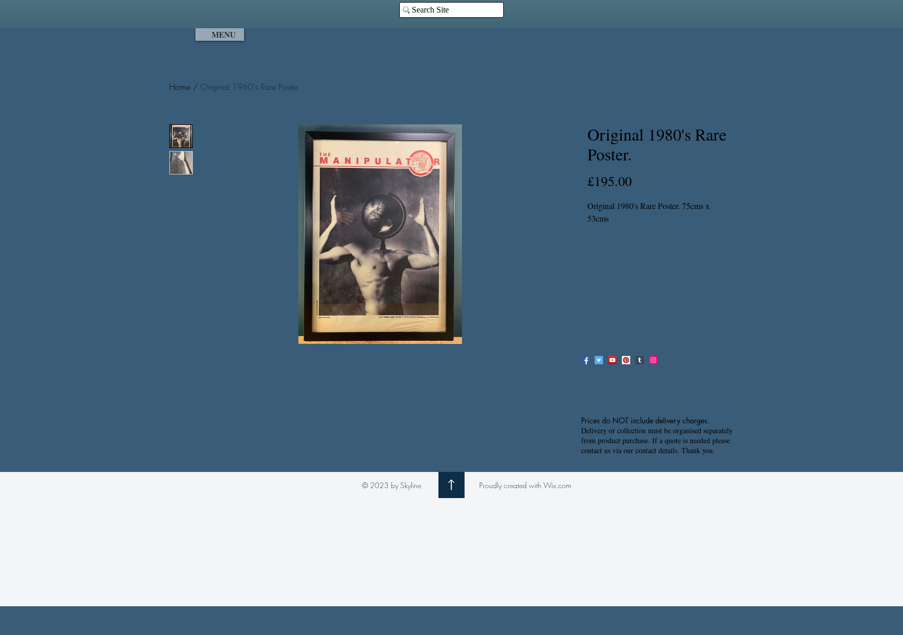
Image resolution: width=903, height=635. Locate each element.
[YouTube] (612, 360)
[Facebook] (585, 360)
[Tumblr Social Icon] (639, 360)
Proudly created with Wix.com (525, 485)
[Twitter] (599, 360)
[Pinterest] (626, 360)
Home (179, 87)
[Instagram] (653, 360)
